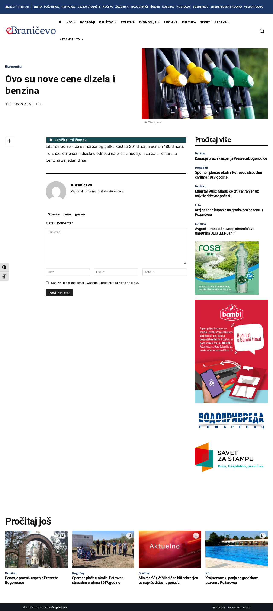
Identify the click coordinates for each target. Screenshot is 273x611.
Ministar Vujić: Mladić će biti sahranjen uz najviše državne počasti (227, 193)
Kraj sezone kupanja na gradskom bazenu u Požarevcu (231, 580)
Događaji (201, 168)
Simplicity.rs (59, 607)
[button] (262, 31)
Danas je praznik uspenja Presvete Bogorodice (231, 158)
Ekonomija (13, 66)
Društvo (200, 153)
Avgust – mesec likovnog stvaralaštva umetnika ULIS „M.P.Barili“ (224, 231)
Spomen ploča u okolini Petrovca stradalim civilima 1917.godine (97, 580)
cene (67, 214)
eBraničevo (81, 185)
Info (198, 205)
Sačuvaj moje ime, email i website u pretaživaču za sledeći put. (95, 282)
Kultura (200, 224)
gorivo (80, 214)
